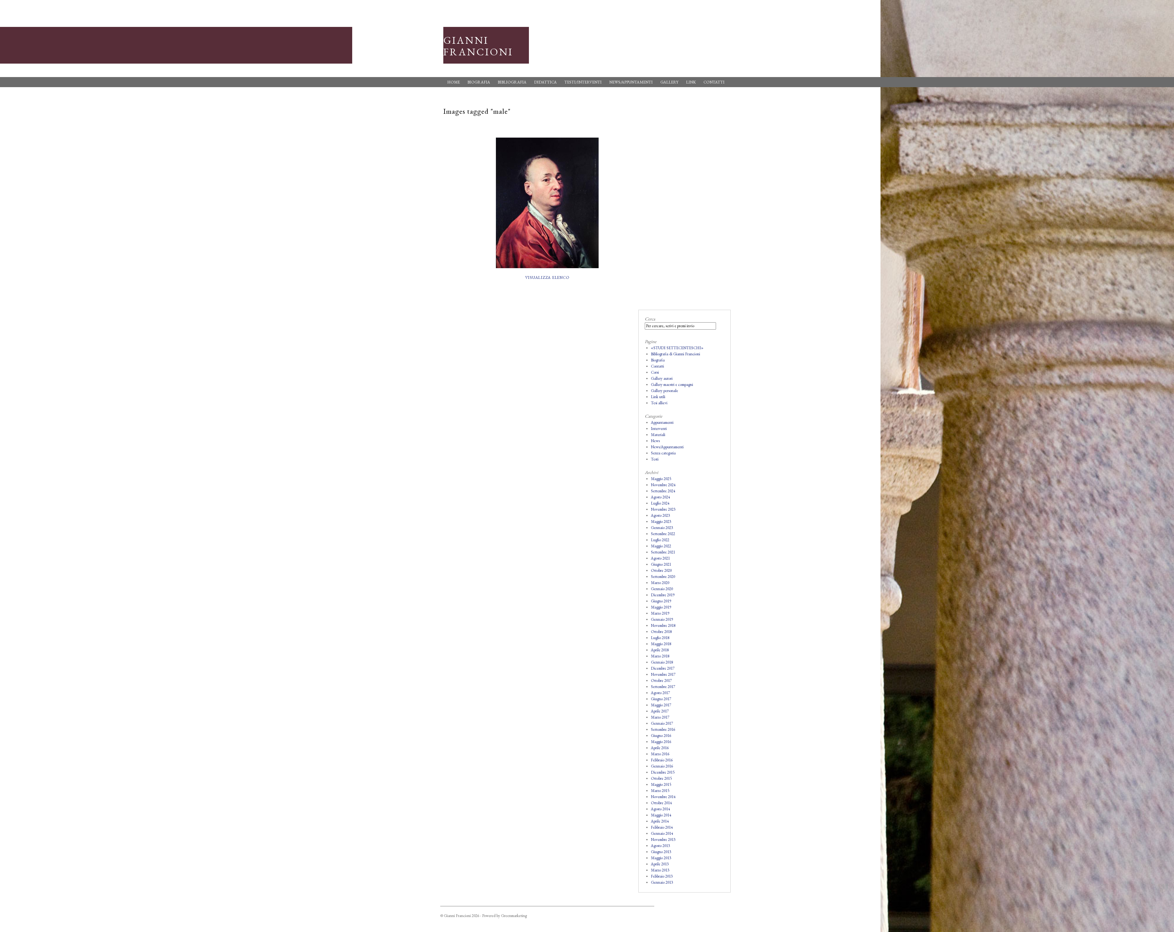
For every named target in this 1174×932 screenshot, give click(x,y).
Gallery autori (662, 378)
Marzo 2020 (660, 582)
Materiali (658, 434)
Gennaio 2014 (662, 833)
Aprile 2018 (660, 650)
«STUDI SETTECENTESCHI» (677, 347)
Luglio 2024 (660, 503)
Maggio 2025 (661, 478)
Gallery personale (664, 390)
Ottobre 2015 (661, 778)
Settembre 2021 (663, 552)
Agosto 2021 (660, 558)
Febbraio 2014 (662, 827)
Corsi (655, 372)
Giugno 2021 (661, 564)
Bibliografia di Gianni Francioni (675, 354)
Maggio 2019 (661, 607)
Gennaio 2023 (662, 527)
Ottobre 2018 (661, 631)
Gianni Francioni (478, 45)
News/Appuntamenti (631, 82)
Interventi (659, 428)
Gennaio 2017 (662, 723)
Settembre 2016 (663, 729)
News (655, 440)
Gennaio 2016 (662, 766)
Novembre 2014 (663, 796)
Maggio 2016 (661, 741)
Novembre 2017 (663, 674)
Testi (655, 459)
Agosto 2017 (660, 692)
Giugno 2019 (661, 601)
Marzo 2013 (660, 870)
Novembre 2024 (663, 484)
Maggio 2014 (661, 815)
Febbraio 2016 (662, 760)
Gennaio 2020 (662, 588)
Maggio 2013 (661, 857)
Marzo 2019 (660, 613)
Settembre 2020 (663, 576)
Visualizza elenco (547, 277)
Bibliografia (512, 82)
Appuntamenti (662, 422)
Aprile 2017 (660, 711)
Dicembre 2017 (662, 668)
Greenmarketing (514, 915)
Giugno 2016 (661, 735)
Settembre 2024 (663, 491)
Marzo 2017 (660, 717)
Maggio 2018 (661, 643)
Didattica (545, 82)
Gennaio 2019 (662, 619)
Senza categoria (663, 453)
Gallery (669, 82)
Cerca (650, 319)
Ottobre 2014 (661, 802)
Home (453, 82)
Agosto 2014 (660, 809)
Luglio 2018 (660, 637)
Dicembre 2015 (662, 772)
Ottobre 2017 (661, 680)
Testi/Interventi (583, 82)
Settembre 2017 (663, 686)
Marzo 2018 (660, 656)
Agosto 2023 (660, 515)
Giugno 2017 (661, 698)
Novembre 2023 (663, 509)
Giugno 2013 (661, 851)
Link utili (658, 396)
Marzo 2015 (660, 790)
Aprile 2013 (660, 864)
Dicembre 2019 (662, 594)
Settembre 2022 (663, 533)
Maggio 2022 (661, 546)
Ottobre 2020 (661, 570)
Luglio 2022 (660, 539)
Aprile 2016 (660, 747)
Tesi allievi (659, 402)
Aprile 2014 (660, 821)
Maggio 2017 (661, 705)
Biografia (478, 82)
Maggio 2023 (661, 521)
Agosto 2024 (660, 497)
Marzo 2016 (660, 753)
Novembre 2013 (663, 839)
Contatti (714, 82)
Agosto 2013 (660, 845)
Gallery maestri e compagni (672, 384)
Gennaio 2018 (662, 662)
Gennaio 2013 (662, 882)
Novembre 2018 (663, 625)
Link (691, 82)
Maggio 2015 (661, 784)
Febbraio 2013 (662, 876)
